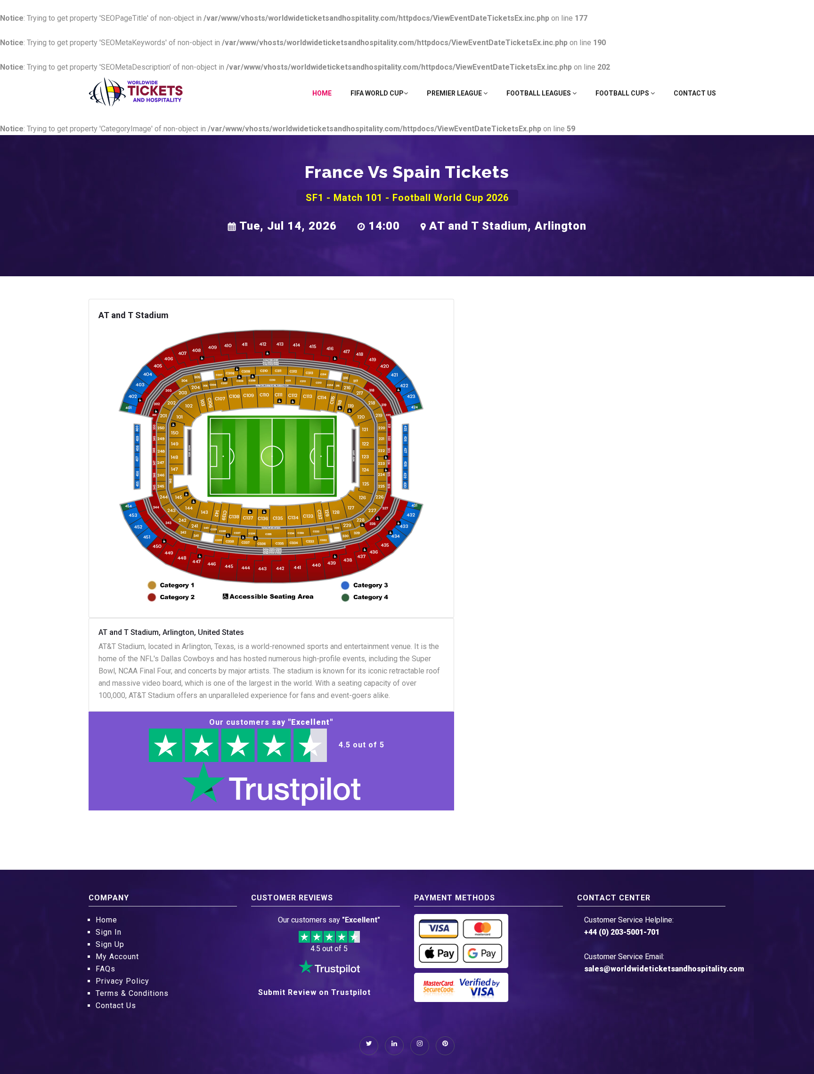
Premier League (455, 93)
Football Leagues (539, 93)
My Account (117, 956)
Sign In (109, 932)
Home (322, 93)
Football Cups (623, 93)
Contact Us (695, 93)
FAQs (105, 968)
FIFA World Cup (377, 93)
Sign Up (110, 944)
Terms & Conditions (132, 993)
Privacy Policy (122, 981)
